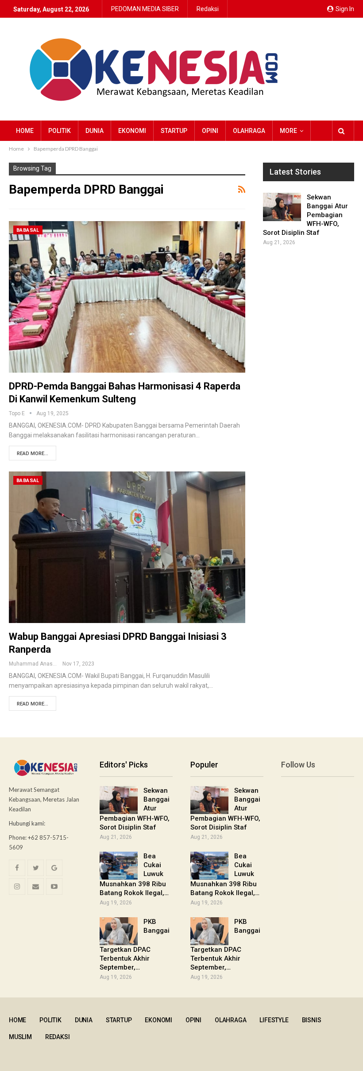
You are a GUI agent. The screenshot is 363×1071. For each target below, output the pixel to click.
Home (25, 130)
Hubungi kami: (27, 823)
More (288, 130)
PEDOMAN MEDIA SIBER (145, 8)
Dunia (94, 130)
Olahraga (249, 130)
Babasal (27, 230)
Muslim (20, 1036)
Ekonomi (132, 130)
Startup (174, 130)
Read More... (32, 453)
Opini (210, 130)
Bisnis (311, 1020)
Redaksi (208, 8)
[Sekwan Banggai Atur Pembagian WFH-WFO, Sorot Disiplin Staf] (282, 207)
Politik (59, 130)
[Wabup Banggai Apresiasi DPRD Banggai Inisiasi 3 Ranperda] (127, 547)
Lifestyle (273, 1020)
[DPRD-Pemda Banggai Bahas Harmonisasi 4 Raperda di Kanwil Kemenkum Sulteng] (127, 297)
